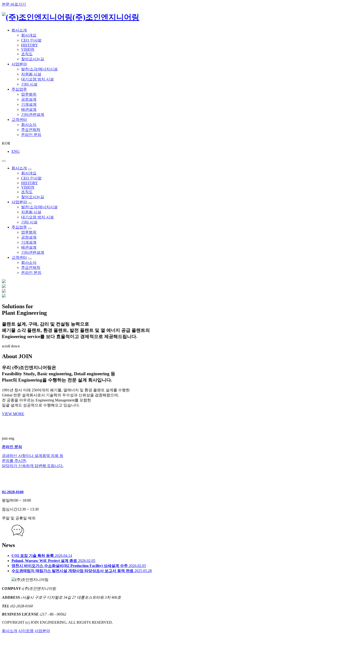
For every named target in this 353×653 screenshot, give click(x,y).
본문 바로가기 (14, 4)
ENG (16, 151)
